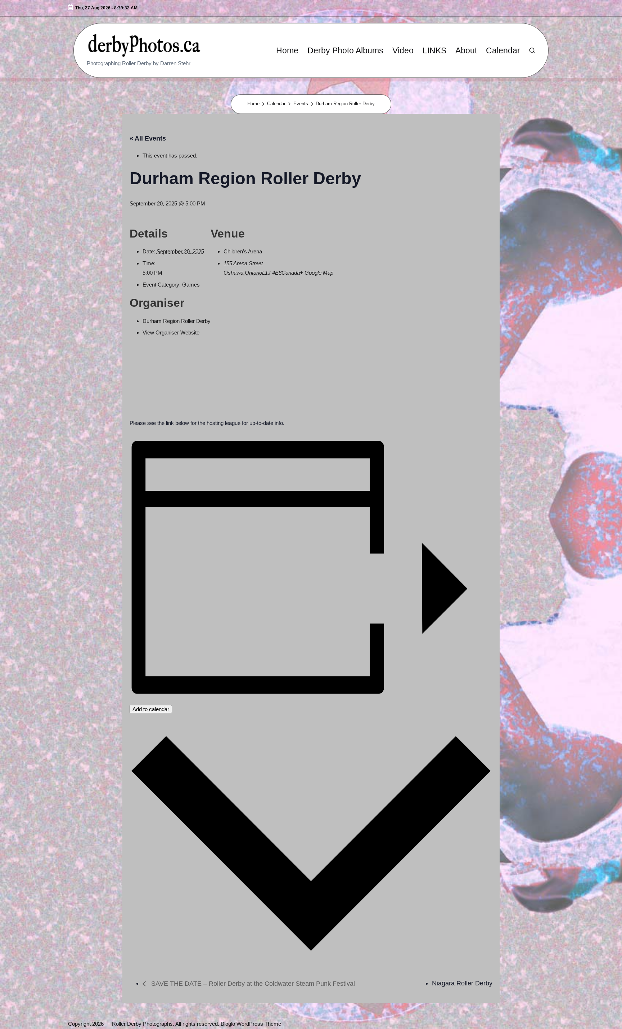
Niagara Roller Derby (462, 983)
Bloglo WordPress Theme (251, 1024)
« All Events (148, 138)
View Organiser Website (171, 332)
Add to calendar (150, 709)
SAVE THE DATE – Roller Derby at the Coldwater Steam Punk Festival (252, 983)
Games (191, 284)
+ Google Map (316, 273)
